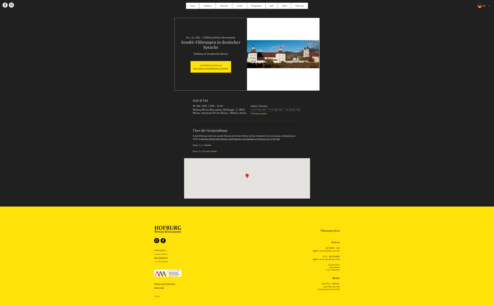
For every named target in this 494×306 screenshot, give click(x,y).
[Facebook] (163, 240)
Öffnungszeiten (330, 230)
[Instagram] (156, 240)
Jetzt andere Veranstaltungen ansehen (210, 68)
